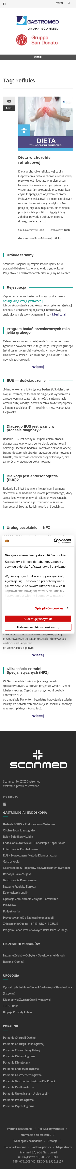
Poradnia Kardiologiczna (18, 1087)
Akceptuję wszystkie (38, 618)
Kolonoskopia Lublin (15, 892)
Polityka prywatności (51, 1129)
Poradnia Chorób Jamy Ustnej (21, 1050)
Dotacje (52, 1141)
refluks (57, 238)
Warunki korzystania (19, 1129)
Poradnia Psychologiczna (18, 1106)
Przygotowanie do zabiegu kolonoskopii (28, 917)
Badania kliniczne (15, 1147)
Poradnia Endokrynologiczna (21, 1069)
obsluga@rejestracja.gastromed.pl (23, 301)
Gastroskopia (11, 861)
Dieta (67, 230)
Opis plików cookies (49, 608)
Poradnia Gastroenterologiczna (22, 1075)
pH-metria (9, 905)
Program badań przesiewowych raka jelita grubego (35, 930)
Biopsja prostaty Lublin (17, 1012)
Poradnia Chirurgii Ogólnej (19, 1037)
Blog (41, 230)
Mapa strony (64, 1147)
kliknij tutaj (58, 314)
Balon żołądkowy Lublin (18, 836)
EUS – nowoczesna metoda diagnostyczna (30, 855)
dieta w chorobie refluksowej (34, 238)
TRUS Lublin (10, 1006)
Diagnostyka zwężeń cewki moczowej (27, 1000)
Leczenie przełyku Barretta (19, 886)
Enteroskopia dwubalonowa (20, 849)
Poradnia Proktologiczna (18, 1100)
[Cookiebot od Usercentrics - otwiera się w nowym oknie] (54, 541)
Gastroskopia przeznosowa (19, 880)
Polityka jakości (41, 1147)
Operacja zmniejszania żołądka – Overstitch (30, 899)
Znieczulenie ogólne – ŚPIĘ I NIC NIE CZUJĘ (30, 924)
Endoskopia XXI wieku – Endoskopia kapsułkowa (34, 843)
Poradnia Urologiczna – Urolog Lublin (26, 1093)
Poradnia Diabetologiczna (19, 1056)
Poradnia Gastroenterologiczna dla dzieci (29, 1081)
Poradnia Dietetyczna (16, 1062)
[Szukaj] (69, 2)
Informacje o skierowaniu (35, 1135)
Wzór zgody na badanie (27, 1141)
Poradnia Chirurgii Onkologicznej (23, 1044)
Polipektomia (11, 911)
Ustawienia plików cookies (36, 627)
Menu (59, 2)
